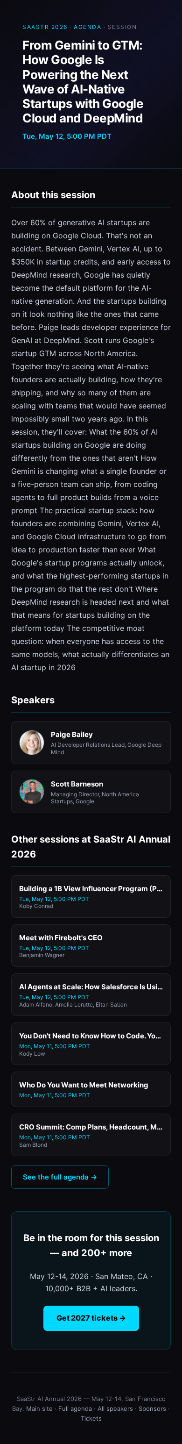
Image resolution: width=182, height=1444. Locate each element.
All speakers (115, 1408)
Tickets (91, 1418)
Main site (39, 1408)
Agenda (87, 26)
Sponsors (152, 1408)
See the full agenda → (60, 1176)
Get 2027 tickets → (91, 1317)
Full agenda (75, 1408)
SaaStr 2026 (45, 26)
